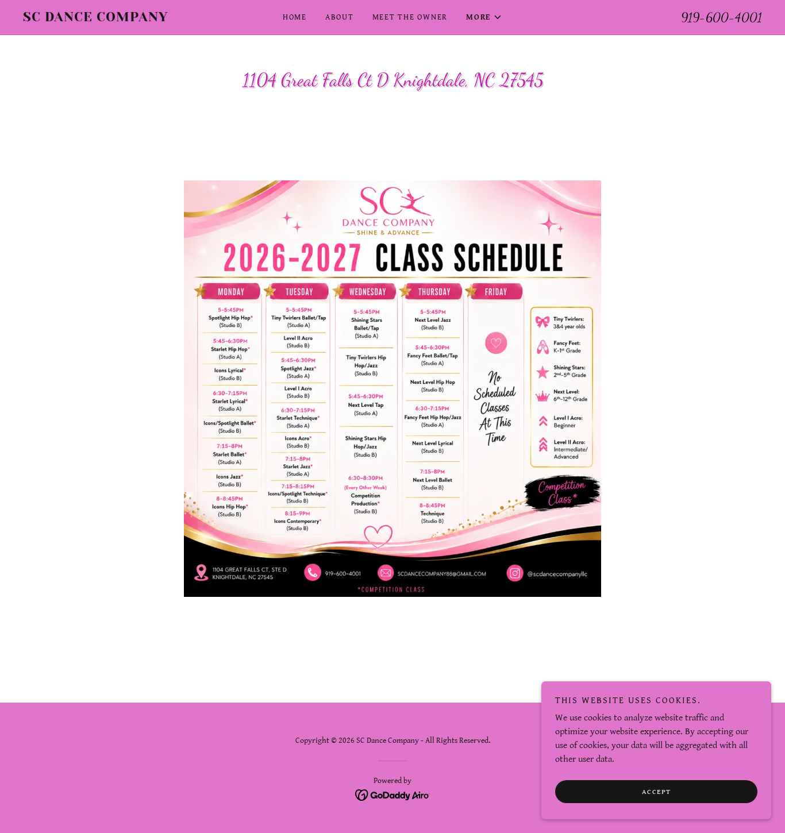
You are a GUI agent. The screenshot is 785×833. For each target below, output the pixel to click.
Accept (656, 792)
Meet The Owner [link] (410, 17)
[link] (115, 18)
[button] (484, 17)
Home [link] (295, 17)
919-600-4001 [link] (721, 17)
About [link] (339, 17)
